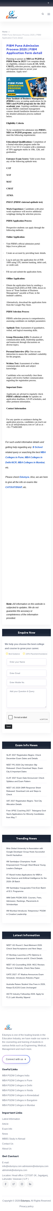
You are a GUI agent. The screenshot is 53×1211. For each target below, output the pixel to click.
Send (8, 727)
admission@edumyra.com (35, 1166)
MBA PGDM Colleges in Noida (17, 1090)
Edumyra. (25, 1201)
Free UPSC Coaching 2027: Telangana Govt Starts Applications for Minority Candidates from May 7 (26, 814)
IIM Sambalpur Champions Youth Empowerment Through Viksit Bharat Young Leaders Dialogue (26, 864)
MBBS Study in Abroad (13, 1139)
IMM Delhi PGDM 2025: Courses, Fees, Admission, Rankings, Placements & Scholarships (24, 901)
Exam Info (7, 1129)
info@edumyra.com (12, 1166)
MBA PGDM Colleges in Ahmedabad (20, 1095)
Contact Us (7, 1144)
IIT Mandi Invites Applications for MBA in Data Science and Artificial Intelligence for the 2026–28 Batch (26, 878)
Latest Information (11, 1119)
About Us (6, 1148)
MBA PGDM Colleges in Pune (17, 1080)
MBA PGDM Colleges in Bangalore (19, 1100)
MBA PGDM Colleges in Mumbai (18, 1105)
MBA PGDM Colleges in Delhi (17, 1085)
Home (4, 32)
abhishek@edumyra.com (14, 1170)
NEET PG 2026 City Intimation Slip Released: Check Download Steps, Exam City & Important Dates (24, 768)
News (5, 1134)
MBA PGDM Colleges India (15, 1075)
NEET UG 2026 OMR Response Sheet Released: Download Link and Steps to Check (23, 791)
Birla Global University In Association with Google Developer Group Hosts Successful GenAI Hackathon (25, 851)
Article (5, 1124)
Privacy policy (26, 1206)
